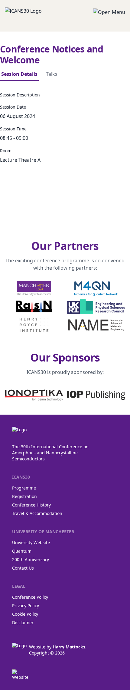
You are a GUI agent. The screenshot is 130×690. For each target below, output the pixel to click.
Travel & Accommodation (37, 513)
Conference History (31, 505)
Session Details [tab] (19, 74)
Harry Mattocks (69, 647)
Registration (24, 496)
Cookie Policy (25, 614)
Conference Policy (30, 597)
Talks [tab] (51, 74)
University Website (31, 542)
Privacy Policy (25, 605)
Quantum (21, 551)
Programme (24, 488)
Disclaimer (23, 622)
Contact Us (23, 568)
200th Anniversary (30, 559)
